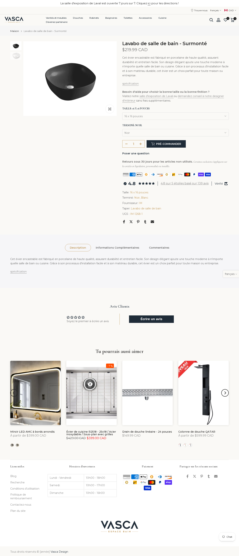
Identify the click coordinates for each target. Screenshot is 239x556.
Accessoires (145, 18)
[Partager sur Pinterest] (138, 221)
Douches (78, 18)
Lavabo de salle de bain (146, 208)
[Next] (225, 393)
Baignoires (111, 18)
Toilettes (128, 18)
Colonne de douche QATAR (196, 431)
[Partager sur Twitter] (131, 221)
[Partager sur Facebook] (124, 221)
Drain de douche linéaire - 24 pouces (147, 431)
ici (149, 3)
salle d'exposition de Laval (156, 96)
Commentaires (159, 247)
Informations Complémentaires (117, 247)
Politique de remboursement (21, 496)
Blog (13, 476)
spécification (130, 83)
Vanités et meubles (56, 18)
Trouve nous (200, 10)
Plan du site (18, 511)
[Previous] (14, 393)
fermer (9, 3)
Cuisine (162, 18)
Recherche (17, 482)
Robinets (94, 18)
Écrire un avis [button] (151, 319)
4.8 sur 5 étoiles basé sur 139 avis (185, 183)
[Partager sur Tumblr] (145, 221)
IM (140, 203)
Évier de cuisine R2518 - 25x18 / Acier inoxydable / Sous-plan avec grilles (91, 433)
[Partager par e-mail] (152, 221)
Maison (14, 31)
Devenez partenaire (56, 22)
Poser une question (135, 153)
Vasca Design (59, 551)
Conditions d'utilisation (24, 488)
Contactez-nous (20, 504)
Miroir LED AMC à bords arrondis (32, 431)
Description (78, 247)
